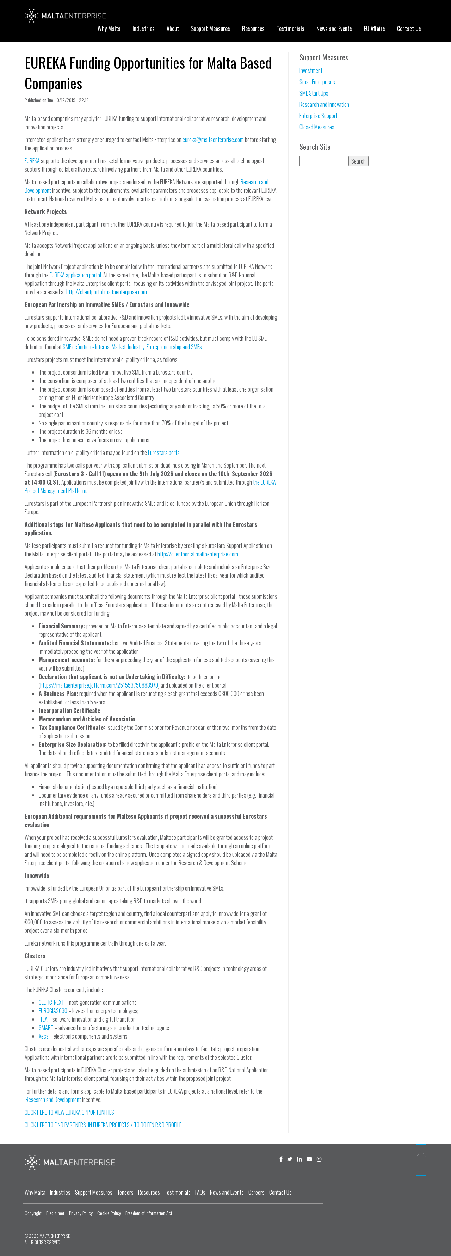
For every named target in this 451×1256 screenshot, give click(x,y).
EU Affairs (374, 28)
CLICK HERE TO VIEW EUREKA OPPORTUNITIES (69, 1112)
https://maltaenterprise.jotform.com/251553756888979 (99, 685)
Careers (256, 1192)
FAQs (200, 1192)
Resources (253, 28)
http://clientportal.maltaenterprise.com (106, 292)
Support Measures (210, 28)
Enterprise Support (318, 115)
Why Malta (109, 28)
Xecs (44, 1036)
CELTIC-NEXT (51, 1002)
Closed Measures (316, 127)
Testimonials (290, 28)
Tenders (125, 1192)
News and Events (334, 28)
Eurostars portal (164, 452)
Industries (143, 28)
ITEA (43, 1019)
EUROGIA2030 (53, 1010)
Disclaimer (55, 1213)
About (173, 28)
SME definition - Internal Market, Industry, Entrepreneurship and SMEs (132, 347)
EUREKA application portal (75, 275)
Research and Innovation (324, 104)
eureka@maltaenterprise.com (213, 139)
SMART (46, 1027)
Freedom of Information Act (148, 1213)
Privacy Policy (81, 1213)
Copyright (33, 1213)
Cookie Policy (109, 1213)
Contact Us (409, 28)
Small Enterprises (317, 82)
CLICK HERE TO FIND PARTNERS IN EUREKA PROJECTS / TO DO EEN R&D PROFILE (103, 1125)
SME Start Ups (313, 93)
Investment (310, 70)
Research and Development (53, 1099)
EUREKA (32, 160)
